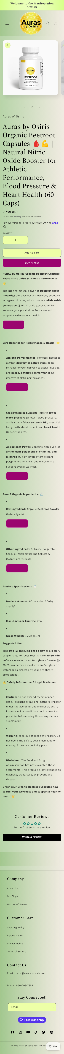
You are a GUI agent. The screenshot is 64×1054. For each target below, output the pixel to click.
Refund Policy (15, 935)
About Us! (12, 888)
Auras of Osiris (26, 1045)
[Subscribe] (52, 1007)
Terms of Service (16, 951)
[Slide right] (40, 107)
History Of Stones (17, 904)
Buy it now (32, 263)
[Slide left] (24, 107)
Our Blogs (12, 896)
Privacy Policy (15, 943)
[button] (7, 23)
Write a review (32, 837)
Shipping (17, 216)
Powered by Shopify (43, 1045)
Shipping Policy (15, 927)
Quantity (7, 233)
